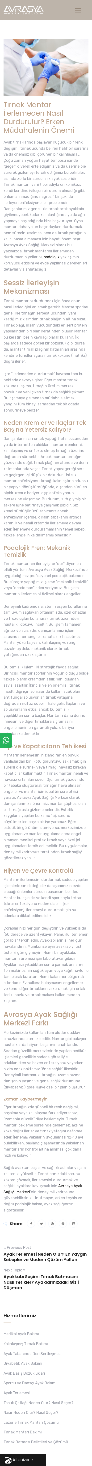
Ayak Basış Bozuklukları (24, 1373)
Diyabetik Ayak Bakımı (23, 1363)
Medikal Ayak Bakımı (21, 1334)
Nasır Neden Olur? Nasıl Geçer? (31, 1412)
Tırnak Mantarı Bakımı (23, 1432)
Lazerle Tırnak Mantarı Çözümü (31, 1422)
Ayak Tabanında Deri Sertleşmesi (32, 1353)
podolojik (51, 257)
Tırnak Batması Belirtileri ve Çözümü (36, 1442)
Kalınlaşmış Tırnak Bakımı (26, 1344)
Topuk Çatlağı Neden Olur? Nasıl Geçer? (38, 1403)
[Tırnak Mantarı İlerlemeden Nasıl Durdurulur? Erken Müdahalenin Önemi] (31, 1224)
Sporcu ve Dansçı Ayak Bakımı (30, 1383)
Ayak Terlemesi (17, 1393)
